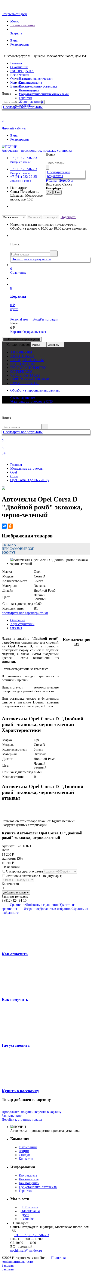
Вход (14, 40)
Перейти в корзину (47, 1112)
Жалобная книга (31, 102)
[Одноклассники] (10, 526)
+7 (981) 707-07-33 (23, 159)
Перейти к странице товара (22, 1119)
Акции (24, 1151)
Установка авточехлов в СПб (31, 401)
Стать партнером (22, 397)
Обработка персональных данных (35, 390)
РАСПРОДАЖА (22, 71)
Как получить (29, 90)
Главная (16, 63)
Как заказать (28, 82)
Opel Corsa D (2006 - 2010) (29, 480)
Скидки (24, 1155)
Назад (36, 344)
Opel (13, 472)
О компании (19, 67)
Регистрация (19, 44)
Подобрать (68, 217)
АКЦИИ (25, 105)
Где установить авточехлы (38, 94)
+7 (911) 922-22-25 (23, 178)
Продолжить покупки (18, 1112)
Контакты (26, 1158)
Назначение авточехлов (36, 78)
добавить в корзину (16, 892)
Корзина (16, 332)
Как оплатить (29, 86)
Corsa (14, 476)
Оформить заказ (34, 332)
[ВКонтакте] (4, 526)
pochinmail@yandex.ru (26, 1250)
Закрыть (53, 344)
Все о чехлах (19, 75)
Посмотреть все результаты (58, 174)
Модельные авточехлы (26, 468)
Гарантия (25, 98)
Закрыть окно (12, 1115)
